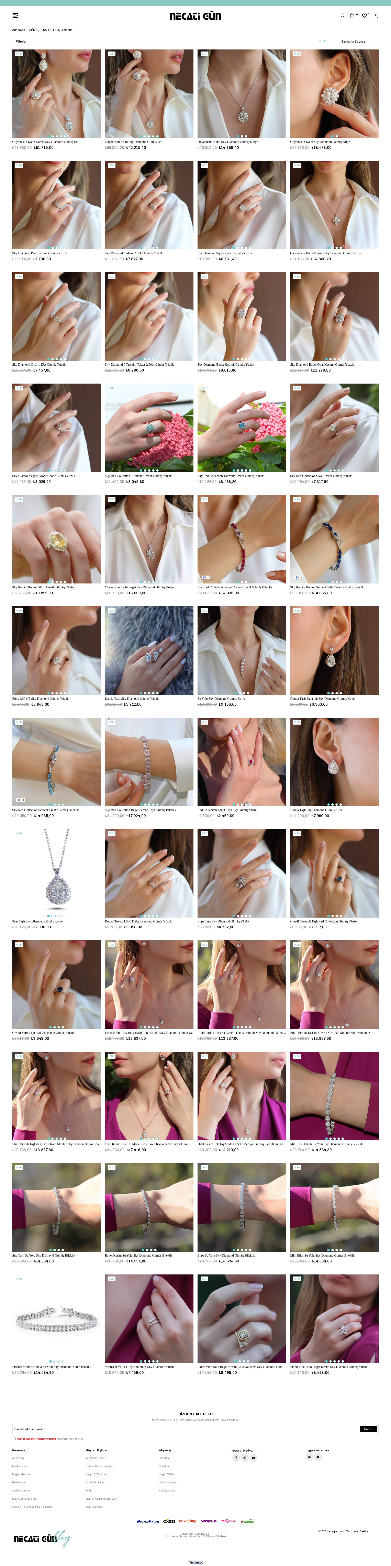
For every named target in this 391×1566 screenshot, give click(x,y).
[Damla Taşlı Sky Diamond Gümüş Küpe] (334, 762)
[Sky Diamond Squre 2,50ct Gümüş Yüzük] (242, 205)
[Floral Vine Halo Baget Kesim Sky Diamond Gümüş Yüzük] (334, 1318)
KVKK (89, 1490)
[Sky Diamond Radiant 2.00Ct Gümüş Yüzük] (149, 205)
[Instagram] (245, 1458)
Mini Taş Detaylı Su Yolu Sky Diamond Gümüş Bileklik (326, 1144)
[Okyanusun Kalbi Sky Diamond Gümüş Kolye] (242, 93)
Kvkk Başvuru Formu (24, 1498)
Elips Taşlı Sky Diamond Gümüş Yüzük (223, 921)
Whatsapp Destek (96, 1458)
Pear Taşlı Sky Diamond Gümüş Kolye (37, 921)
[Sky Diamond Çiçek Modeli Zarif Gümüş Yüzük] (56, 428)
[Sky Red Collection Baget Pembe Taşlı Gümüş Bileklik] (149, 762)
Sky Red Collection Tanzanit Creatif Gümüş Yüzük (231, 476)
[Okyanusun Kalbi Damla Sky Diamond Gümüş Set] (56, 93)
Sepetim (164, 1466)
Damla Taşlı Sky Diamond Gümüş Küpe (316, 810)
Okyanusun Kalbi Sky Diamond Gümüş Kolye (228, 142)
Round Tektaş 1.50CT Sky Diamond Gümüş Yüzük (138, 921)
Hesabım (164, 1458)
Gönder (368, 1429)
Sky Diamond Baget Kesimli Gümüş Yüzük (226, 364)
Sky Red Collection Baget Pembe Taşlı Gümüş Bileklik (140, 810)
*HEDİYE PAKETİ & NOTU (195, 2)
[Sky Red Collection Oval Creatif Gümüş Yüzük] (334, 428)
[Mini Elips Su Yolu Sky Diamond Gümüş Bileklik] (334, 1207)
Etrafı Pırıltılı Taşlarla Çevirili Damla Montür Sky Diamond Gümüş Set (242, 1032)
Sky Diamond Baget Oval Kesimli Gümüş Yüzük (322, 364)
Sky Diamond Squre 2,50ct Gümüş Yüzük (225, 253)
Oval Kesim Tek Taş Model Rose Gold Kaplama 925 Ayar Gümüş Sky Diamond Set (149, 1144)
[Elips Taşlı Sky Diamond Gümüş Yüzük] (242, 873)
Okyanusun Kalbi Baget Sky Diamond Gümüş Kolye (139, 587)
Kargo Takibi (167, 1474)
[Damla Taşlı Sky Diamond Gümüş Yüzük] (149, 650)
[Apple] (309, 1457)
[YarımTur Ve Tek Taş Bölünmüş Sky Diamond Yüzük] (149, 1318)
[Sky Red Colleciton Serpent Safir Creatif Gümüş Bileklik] (334, 539)
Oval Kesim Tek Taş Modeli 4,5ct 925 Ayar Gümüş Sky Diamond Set (242, 1144)
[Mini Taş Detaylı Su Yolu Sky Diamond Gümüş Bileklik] (334, 1096)
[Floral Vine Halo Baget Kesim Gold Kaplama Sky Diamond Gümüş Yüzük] (242, 1318)
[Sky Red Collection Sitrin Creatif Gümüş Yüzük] (56, 539)
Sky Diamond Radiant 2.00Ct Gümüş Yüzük (134, 253)
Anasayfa (18, 1458)
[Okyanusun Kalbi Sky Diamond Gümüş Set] (149, 93)
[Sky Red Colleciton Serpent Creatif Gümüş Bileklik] (56, 762)
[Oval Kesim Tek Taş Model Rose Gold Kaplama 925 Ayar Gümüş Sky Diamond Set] (149, 1096)
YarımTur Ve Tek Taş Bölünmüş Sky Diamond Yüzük (140, 1367)
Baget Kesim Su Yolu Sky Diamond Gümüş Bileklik (138, 1255)
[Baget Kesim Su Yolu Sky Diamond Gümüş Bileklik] (149, 1207)
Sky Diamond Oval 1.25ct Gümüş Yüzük (39, 364)
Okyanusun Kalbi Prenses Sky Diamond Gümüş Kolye (325, 253)
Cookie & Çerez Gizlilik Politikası (32, 1507)
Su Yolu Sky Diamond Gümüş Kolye (221, 698)
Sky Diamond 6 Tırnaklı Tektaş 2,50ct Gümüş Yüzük (139, 364)
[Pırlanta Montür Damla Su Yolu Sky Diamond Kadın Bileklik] (56, 1318)
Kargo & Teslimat (96, 1474)
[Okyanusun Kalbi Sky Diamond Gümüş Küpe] (334, 93)
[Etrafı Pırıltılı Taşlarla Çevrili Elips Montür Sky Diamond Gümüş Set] (149, 984)
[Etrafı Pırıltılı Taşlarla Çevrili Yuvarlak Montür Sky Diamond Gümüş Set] (334, 984)
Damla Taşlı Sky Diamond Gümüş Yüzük (132, 698)
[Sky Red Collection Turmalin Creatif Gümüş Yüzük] (149, 428)
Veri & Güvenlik (94, 1507)
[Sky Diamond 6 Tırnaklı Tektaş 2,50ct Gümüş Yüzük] (149, 316)
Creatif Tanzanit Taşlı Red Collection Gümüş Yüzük (323, 921)
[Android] (318, 1457)
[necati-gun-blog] (42, 1539)
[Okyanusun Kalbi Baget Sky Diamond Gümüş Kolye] (149, 539)
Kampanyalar (167, 1490)
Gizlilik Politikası (95, 1482)
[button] (48, 136)
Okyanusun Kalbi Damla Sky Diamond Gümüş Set (45, 142)
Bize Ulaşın (19, 1482)
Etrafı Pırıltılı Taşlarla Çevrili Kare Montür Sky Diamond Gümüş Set (56, 1144)
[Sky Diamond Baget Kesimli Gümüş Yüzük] (242, 316)
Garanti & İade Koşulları (100, 1466)
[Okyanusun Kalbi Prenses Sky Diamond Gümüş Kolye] (334, 205)
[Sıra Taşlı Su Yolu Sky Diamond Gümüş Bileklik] (56, 1207)
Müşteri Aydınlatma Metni (101, 1498)
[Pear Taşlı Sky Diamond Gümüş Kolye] (56, 873)
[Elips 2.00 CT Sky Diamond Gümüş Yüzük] (56, 650)
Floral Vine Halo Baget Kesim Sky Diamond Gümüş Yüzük (329, 1367)
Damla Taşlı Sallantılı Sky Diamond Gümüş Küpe (322, 698)
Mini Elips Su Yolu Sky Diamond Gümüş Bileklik (322, 1255)
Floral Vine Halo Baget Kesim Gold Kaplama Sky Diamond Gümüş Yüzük (242, 1367)
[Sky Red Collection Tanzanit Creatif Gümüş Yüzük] (242, 428)
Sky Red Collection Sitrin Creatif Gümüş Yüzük (43, 587)
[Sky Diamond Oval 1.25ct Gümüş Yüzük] (56, 316)
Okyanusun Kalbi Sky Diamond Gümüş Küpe (320, 142)
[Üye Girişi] (376, 15)
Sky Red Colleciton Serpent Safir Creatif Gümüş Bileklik (327, 587)
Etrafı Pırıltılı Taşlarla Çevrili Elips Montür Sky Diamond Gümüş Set (149, 1032)
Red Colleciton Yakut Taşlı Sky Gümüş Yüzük (227, 810)
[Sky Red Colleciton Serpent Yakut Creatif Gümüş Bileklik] (242, 539)
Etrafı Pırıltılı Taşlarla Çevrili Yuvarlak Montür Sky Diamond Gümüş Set (334, 1032)
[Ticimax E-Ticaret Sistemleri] (195, 1563)
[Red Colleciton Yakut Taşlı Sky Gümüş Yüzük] (242, 762)
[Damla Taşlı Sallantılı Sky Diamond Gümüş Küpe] (334, 650)
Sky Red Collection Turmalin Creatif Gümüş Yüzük (138, 476)
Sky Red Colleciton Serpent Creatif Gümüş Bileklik (45, 810)
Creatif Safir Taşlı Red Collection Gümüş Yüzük (43, 1032)
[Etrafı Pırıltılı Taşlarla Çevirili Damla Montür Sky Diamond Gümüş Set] (242, 984)
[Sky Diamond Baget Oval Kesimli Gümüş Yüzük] (334, 316)
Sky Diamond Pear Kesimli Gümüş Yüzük (39, 253)
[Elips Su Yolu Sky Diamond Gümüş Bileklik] (242, 1207)
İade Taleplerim (168, 1482)
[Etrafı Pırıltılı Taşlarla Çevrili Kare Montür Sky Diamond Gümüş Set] (56, 1096)
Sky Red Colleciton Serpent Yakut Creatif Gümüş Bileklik (235, 587)
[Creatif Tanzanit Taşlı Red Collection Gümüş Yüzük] (334, 873)
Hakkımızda (19, 1466)
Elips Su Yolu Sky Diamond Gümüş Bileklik (226, 1255)
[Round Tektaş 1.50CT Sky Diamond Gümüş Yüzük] (149, 873)
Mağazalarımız (21, 1474)
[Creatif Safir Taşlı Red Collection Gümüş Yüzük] (56, 984)
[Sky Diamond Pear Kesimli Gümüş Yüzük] (56, 205)
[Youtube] (253, 1458)
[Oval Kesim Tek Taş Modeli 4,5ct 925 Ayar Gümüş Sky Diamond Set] (242, 1096)
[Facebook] (236, 1458)
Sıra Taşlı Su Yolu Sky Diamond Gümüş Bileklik (43, 1255)
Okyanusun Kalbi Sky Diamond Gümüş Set (133, 142)
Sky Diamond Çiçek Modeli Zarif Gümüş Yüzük (43, 476)
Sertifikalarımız (21, 1490)
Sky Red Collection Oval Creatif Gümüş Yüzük (321, 476)
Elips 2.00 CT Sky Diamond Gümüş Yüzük (40, 698)
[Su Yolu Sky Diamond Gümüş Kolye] (242, 650)
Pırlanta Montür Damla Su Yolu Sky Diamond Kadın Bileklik (51, 1367)
